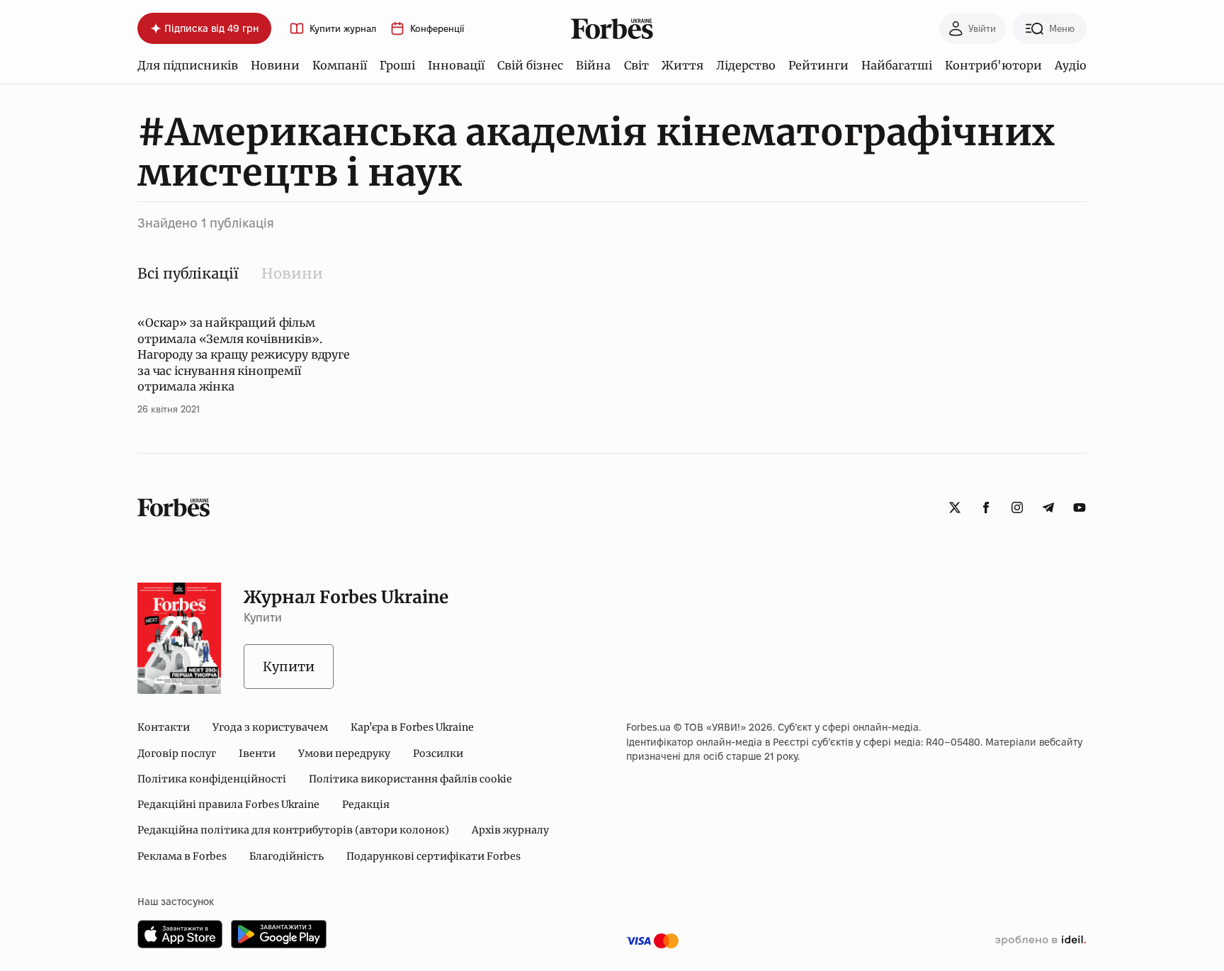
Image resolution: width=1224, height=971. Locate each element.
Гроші (397, 65)
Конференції (437, 28)
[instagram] (1017, 507)
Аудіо (1071, 65)
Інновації (456, 65)
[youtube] (1079, 507)
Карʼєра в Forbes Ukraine (412, 727)
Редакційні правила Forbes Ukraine (228, 804)
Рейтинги (818, 65)
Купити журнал (343, 28)
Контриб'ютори (993, 65)
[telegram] (1048, 507)
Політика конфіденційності (211, 779)
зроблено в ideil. (1040, 940)
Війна (593, 65)
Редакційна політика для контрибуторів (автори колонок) (293, 830)
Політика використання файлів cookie (410, 779)
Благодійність (286, 856)
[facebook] (986, 507)
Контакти (163, 727)
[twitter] (954, 507)
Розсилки (438, 753)
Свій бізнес (530, 65)
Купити (288, 666)
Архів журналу (510, 830)
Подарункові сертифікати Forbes (433, 856)
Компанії (339, 65)
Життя (682, 65)
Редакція (366, 804)
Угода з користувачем (270, 727)
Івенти (257, 753)
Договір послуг (176, 753)
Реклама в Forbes (182, 856)
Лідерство (746, 65)
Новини (275, 65)
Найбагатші (896, 65)
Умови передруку (344, 753)
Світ (636, 65)
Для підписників (187, 65)
